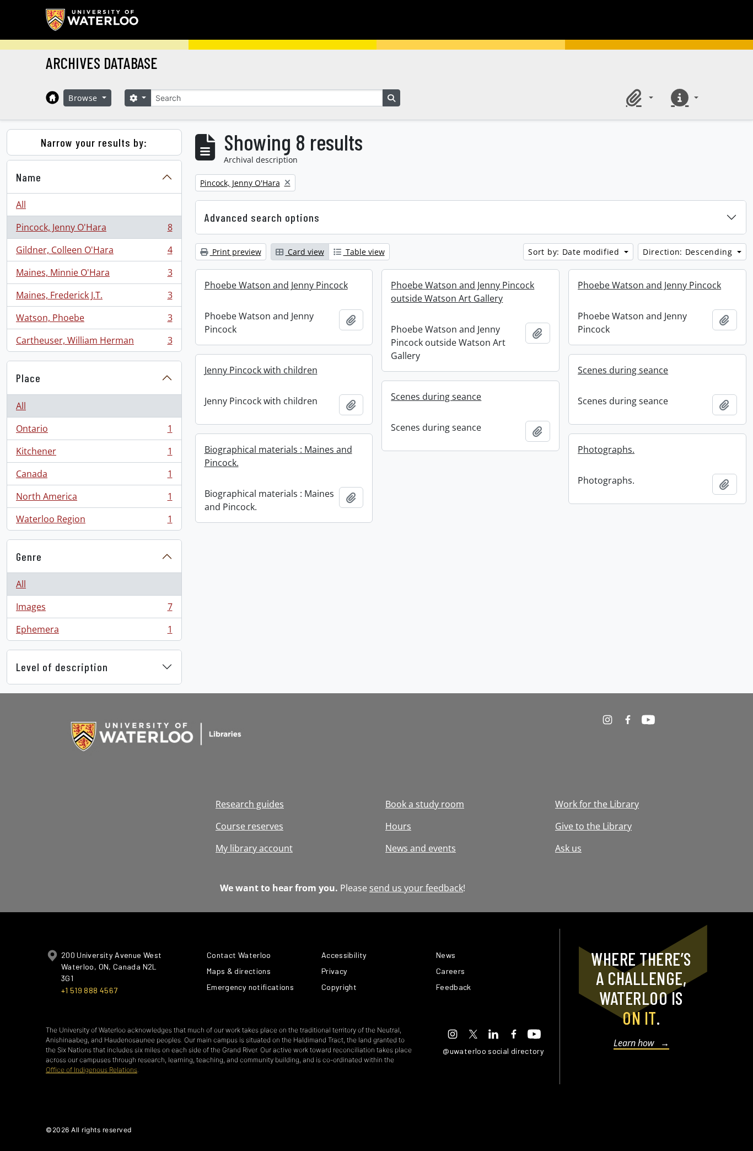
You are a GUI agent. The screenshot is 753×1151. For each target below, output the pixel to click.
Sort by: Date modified (575, 252)
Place (28, 377)
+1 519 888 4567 (89, 990)
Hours (398, 826)
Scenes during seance (623, 370)
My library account (254, 848)
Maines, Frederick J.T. (94, 298)
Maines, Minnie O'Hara (94, 275)
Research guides (250, 804)
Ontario (94, 431)
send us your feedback (416, 888)
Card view (305, 252)
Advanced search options (262, 217)
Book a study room (424, 804)
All (21, 205)
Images (94, 609)
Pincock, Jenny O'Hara (94, 230)
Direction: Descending (689, 252)
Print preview (235, 252)
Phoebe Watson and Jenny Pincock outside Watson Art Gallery (462, 291)
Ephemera (94, 631)
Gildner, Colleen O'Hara (94, 252)
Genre (29, 556)
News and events (420, 848)
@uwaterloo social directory (493, 1051)
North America (94, 499)
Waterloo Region (94, 521)
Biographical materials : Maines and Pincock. (278, 456)
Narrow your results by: (94, 142)
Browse (84, 98)
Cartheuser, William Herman (94, 342)
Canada (94, 476)
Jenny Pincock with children (261, 370)
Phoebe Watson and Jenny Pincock (276, 285)
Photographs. (606, 449)
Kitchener (94, 454)
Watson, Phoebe (94, 320)
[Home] (52, 97)
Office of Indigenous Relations (91, 1070)
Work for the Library (597, 804)
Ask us (568, 848)
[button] (638, 97)
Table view (364, 252)
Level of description (62, 666)
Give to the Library (593, 826)
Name (28, 177)
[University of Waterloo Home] (92, 20)
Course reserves (249, 826)
